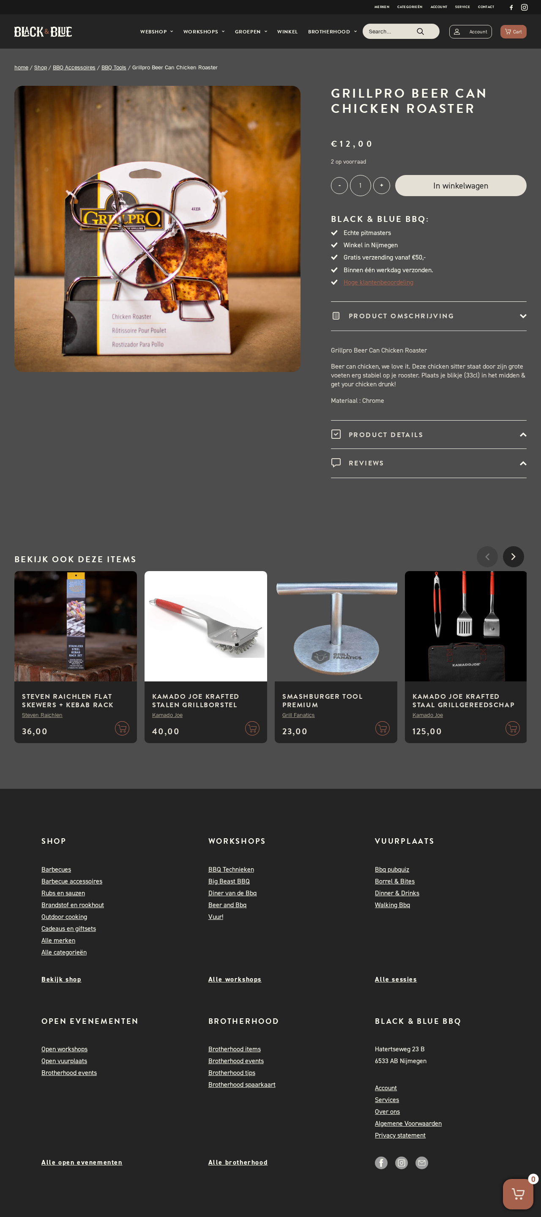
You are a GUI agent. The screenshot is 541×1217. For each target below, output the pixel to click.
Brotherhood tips (231, 1072)
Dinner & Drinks (397, 893)
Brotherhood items (234, 1049)
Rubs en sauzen (63, 893)
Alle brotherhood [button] (238, 1162)
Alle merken (58, 940)
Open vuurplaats (64, 1060)
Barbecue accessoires (71, 881)
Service (462, 7)
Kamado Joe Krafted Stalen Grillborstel (196, 701)
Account (439, 7)
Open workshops (64, 1049)
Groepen (248, 32)
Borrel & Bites (395, 881)
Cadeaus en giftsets (68, 928)
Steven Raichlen (42, 715)
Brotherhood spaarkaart (242, 1084)
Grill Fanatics (298, 715)
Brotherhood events (69, 1072)
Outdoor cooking (64, 916)
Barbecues (56, 869)
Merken (381, 7)
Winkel (287, 32)
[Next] (513, 582)
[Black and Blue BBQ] (43, 32)
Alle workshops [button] (235, 979)
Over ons (387, 1111)
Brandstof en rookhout (72, 904)
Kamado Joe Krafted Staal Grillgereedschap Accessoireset (463, 705)
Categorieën (409, 7)
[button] (511, 7)
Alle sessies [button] (396, 979)
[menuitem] (382, 7)
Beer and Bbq (227, 904)
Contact (486, 7)
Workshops (200, 32)
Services (387, 1099)
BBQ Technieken (231, 869)
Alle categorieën (64, 952)
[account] (470, 31)
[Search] (401, 31)
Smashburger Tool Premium (322, 701)
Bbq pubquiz (392, 869)
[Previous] (487, 582)
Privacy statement (400, 1135)
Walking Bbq (392, 904)
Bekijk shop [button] (61, 979)
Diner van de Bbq (232, 893)
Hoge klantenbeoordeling (378, 282)
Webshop (153, 32)
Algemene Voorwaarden (408, 1123)
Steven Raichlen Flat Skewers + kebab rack (68, 701)
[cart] (513, 31)
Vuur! (215, 916)
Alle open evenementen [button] (82, 1162)
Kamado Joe (167, 715)
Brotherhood (329, 32)
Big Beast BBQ (229, 881)
